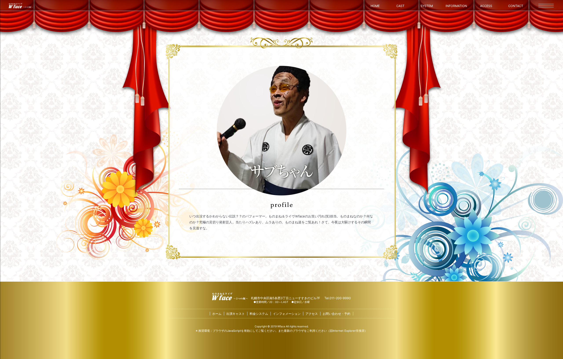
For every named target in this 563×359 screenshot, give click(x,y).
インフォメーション (287, 313)
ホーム (216, 313)
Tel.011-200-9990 (337, 298)
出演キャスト (235, 313)
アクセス (311, 313)
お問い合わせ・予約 (336, 313)
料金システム (259, 313)
